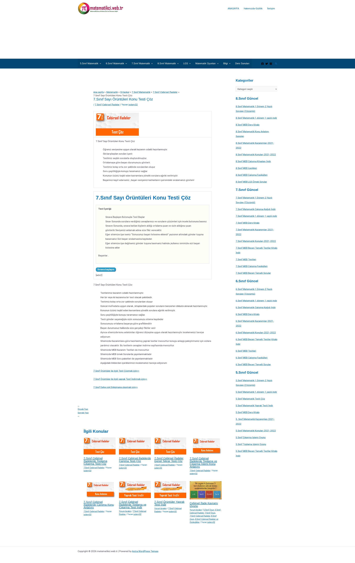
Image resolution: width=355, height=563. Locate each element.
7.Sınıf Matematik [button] (141, 63)
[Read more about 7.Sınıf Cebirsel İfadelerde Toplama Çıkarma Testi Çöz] (100, 445)
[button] (99, 63)
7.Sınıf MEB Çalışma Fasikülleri (251, 266)
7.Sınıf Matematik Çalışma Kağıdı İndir (256, 209)
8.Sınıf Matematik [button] (167, 63)
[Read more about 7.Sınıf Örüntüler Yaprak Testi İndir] (170, 489)
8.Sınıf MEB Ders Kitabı (247, 124)
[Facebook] (262, 63)
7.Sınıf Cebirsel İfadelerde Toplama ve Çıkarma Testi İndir (132, 504)
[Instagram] (271, 63)
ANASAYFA (233, 8)
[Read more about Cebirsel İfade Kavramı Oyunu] (206, 490)
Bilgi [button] (225, 63)
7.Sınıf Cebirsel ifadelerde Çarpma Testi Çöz (135, 460)
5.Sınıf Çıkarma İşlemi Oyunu (251, 437)
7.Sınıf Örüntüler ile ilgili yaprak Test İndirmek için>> (120, 379)
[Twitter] (266, 63)
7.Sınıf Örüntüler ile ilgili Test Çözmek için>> (116, 370)
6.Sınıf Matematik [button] (115, 63)
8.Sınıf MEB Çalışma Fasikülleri (251, 175)
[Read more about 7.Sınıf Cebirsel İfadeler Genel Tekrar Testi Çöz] (170, 445)
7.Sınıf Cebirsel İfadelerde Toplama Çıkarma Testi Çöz (95, 461)
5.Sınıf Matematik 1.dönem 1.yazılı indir (256, 392)
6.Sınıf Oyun (209, 510)
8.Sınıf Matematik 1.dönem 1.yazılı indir (256, 118)
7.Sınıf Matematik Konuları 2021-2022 (256, 241)
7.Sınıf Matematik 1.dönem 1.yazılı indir (256, 216)
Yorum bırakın (125, 511)
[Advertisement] (177, 37)
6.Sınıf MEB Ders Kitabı (247, 314)
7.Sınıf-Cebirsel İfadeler (107, 104)
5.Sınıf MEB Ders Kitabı (247, 412)
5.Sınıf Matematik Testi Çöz (250, 398)
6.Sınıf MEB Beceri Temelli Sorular (253, 364)
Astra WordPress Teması (145, 551)
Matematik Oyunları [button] (205, 63)
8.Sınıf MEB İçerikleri (246, 168)
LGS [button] (185, 63)
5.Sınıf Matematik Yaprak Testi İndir (254, 405)
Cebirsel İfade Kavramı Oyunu (204, 505)
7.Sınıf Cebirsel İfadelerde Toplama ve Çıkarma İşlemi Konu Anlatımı (203, 462)
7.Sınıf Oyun (210, 513)
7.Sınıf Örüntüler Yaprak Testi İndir (169, 503)
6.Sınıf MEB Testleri (246, 350)
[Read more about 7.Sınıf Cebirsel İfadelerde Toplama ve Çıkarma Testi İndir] (135, 489)
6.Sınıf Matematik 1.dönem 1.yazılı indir (256, 300)
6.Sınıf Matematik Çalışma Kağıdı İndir (256, 307)
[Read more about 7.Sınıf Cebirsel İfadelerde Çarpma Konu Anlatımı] (100, 489)
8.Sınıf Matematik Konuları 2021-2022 (256, 154)
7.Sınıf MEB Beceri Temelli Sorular (253, 273)
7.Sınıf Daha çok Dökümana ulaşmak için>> (115, 387)
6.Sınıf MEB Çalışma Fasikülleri (251, 357)
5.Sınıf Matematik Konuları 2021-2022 (256, 430)
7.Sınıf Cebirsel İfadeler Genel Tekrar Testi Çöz (168, 460)
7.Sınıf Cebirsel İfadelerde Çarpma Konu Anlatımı (99, 504)
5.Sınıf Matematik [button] (89, 63)
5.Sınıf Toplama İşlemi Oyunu (251, 444)
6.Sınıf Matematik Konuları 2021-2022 (256, 332)
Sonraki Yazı (83, 414)
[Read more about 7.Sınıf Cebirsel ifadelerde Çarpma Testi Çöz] (135, 445)
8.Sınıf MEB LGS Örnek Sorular (251, 181)
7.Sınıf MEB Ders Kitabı (247, 222)
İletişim (271, 8)
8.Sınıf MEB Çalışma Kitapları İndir (253, 161)
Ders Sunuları (242, 63)
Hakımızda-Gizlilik (253, 8)
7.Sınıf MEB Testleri (246, 259)
